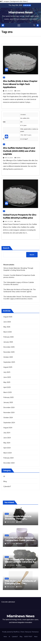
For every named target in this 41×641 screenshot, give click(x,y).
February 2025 (8, 397)
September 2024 (9, 422)
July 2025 (6, 372)
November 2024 (9, 412)
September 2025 (9, 362)
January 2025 (8, 402)
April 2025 (7, 387)
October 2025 (8, 357)
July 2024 (6, 432)
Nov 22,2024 (9, 157)
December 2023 (9, 463)
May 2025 (6, 382)
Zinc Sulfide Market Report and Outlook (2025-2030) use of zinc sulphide (19, 151)
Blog (5, 481)
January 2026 (8, 342)
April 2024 (7, 448)
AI (4, 476)
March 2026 (7, 332)
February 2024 (8, 458)
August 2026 (7, 317)
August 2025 (7, 367)
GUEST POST (28, 636)
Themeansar (35, 632)
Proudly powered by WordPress (11, 632)
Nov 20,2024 (9, 221)
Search (6, 248)
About (35, 636)
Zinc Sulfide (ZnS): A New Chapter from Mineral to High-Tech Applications (20, 84)
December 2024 (9, 407)
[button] (34, 25)
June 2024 (7, 438)
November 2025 (9, 352)
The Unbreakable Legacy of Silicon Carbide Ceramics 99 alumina (20, 562)
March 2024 (7, 453)
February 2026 (8, 337)
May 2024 (6, 443)
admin (18, 91)
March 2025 (7, 392)
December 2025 (9, 347)
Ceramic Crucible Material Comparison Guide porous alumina (19, 540)
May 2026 (6, 327)
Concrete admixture (8, 602)
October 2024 (8, 417)
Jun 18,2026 (11, 586)
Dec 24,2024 (9, 91)
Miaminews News (20, 12)
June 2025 (7, 377)
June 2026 (7, 322)
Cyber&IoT (7, 486)
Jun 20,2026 (11, 565)
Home (5, 636)
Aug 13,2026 (11, 522)
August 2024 (7, 427)
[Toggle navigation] (18, 25)
